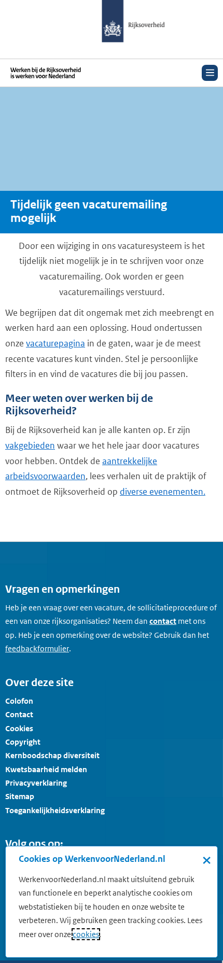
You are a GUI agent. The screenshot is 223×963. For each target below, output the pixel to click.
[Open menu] (210, 73)
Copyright (22, 742)
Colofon (19, 701)
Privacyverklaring (36, 783)
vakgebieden (30, 445)
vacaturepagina (55, 343)
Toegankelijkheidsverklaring (55, 810)
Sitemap (19, 796)
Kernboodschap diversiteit (52, 755)
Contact (19, 714)
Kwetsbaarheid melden (46, 769)
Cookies (19, 728)
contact (162, 621)
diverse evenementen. (162, 491)
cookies (86, 934)
